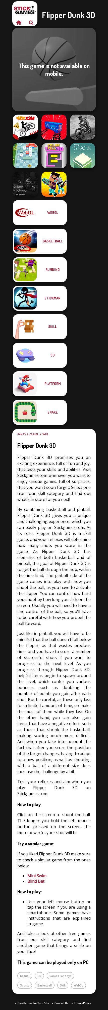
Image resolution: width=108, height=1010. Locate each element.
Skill (45, 434)
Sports (24, 985)
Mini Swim (36, 875)
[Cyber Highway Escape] (25, 184)
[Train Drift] (54, 127)
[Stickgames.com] (18, 22)
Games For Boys (60, 976)
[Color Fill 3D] (54, 155)
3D (39, 976)
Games (21, 434)
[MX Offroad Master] (82, 127)
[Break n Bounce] (25, 155)
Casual (33, 434)
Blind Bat (35, 881)
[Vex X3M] (25, 127)
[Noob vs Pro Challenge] (54, 184)
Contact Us (61, 1003)
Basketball (44, 985)
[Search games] (31, 22)
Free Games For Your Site (33, 1003)
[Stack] (82, 155)
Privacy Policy (82, 1003)
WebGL (78, 985)
